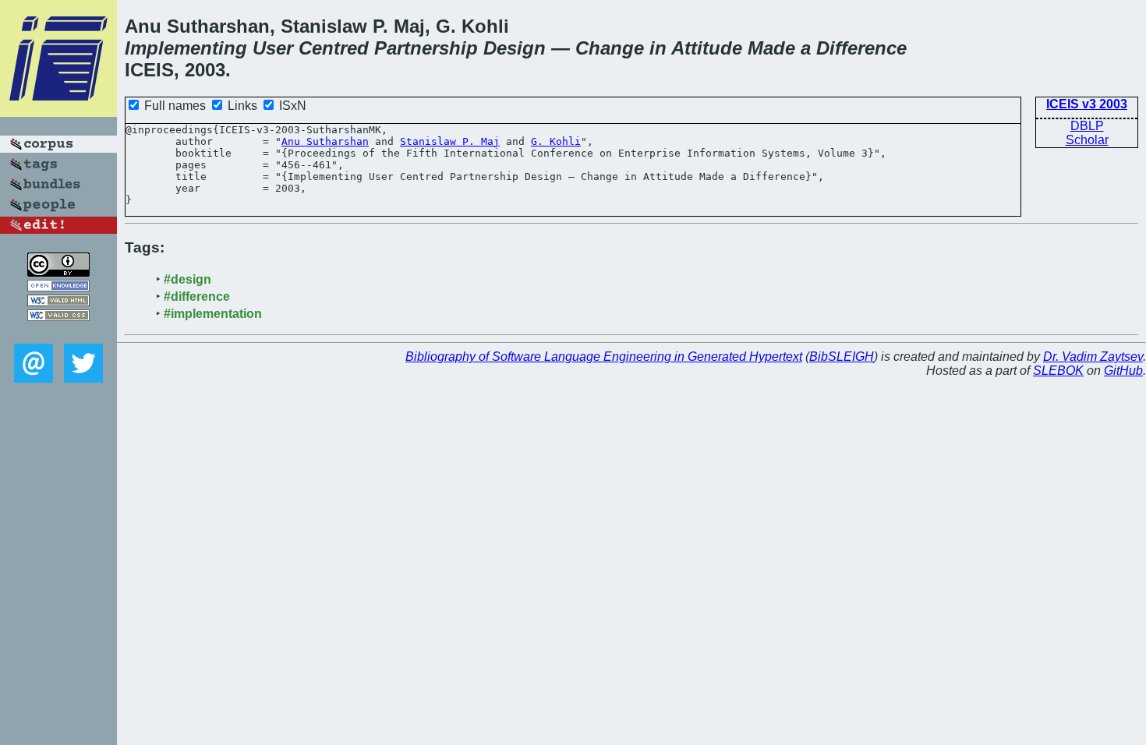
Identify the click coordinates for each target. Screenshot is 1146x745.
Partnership (426, 47)
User (273, 47)
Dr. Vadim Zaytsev (1093, 356)
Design (514, 47)
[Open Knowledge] (58, 287)
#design (187, 279)
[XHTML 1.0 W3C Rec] (58, 302)
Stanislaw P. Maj (450, 141)
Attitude (706, 47)
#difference (197, 296)
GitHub (1123, 370)
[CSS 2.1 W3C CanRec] (58, 332)
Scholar (1087, 140)
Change (609, 47)
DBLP (1087, 125)
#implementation (213, 313)
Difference (861, 47)
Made (771, 47)
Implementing (186, 47)
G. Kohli (556, 141)
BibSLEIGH (841, 356)
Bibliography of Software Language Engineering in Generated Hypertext (603, 356)
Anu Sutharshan (325, 141)
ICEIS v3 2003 (1086, 104)
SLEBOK (1058, 370)
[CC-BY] (58, 272)
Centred (334, 47)
